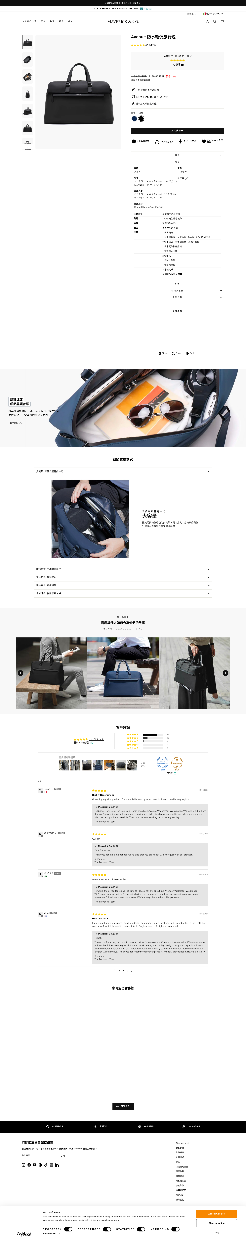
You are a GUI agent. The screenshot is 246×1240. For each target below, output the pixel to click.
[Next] (225, 673)
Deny (216, 1232)
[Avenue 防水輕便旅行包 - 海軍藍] (44, 1078)
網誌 (178, 1162)
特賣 (52, 22)
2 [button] (119, 971)
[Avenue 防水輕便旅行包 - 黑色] (48, 1078)
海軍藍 (134, 118)
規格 (177, 162)
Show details (49, 1233)
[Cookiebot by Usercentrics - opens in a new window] (24, 1234)
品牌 (70, 22)
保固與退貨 (178, 291)
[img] (99, 791)
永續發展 (180, 1153)
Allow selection (217, 1223)
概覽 (177, 155)
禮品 (61, 22)
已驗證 (169, 773)
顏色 (137, 113)
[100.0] (162, 762)
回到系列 (125, 1106)
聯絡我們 (180, 1200)
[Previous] (20, 673)
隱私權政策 (181, 1181)
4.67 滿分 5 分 (96, 739)
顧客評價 (180, 1148)
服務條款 (180, 1186)
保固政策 (180, 1171)
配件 (43, 22)
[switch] (107, 1229)
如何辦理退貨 (182, 1167)
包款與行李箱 (29, 22)
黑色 (141, 118)
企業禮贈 (180, 1157)
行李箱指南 (181, 1190)
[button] (138, 45)
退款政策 (180, 1176)
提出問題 (177, 297)
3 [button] (123, 971)
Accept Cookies (216, 1214)
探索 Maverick (182, 1143)
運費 (133, 80)
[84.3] (177, 762)
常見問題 (180, 1195)
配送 (177, 284)
